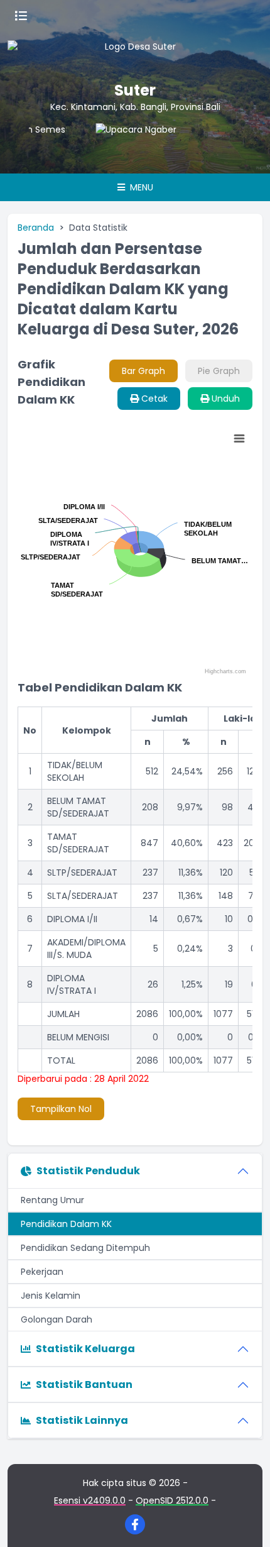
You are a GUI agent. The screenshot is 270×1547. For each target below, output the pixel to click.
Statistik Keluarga (85, 1348)
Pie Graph (219, 371)
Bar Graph (143, 371)
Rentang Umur (52, 1200)
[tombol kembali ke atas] (244, 1521)
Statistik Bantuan (84, 1384)
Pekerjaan (42, 1271)
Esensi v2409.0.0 (90, 1500)
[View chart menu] (239, 439)
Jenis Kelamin (50, 1295)
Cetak (153, 398)
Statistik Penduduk (88, 1171)
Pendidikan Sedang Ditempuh (85, 1247)
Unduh (224, 398)
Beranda (36, 227)
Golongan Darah (56, 1319)
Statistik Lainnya (82, 1420)
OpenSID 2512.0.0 (172, 1500)
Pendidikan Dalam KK (66, 1224)
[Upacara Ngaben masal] (129, 148)
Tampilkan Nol (61, 1109)
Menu (140, 187)
